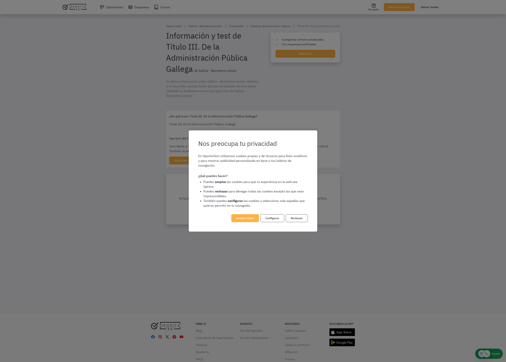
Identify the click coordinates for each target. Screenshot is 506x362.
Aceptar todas (245, 218)
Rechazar (297, 218)
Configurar (272, 218)
